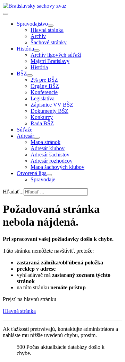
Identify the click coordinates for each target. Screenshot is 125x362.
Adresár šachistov (50, 154)
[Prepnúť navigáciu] (5, 14)
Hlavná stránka (47, 30)
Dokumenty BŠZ (49, 111)
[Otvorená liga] (49, 175)
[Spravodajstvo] (50, 26)
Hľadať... (13, 191)
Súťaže (24, 130)
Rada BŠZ (42, 123)
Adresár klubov (48, 148)
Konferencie (44, 92)
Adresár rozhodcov (52, 161)
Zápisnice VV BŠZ (52, 105)
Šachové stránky (49, 42)
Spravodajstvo (32, 24)
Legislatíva (43, 98)
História (25, 49)
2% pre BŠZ (44, 80)
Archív (38, 36)
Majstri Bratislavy (50, 61)
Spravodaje (43, 179)
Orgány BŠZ (45, 86)
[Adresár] (37, 138)
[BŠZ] (30, 75)
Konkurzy (42, 117)
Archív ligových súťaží (56, 55)
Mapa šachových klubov (57, 167)
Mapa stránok (45, 142)
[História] (37, 50)
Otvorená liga (32, 173)
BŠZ (22, 73)
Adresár (25, 136)
